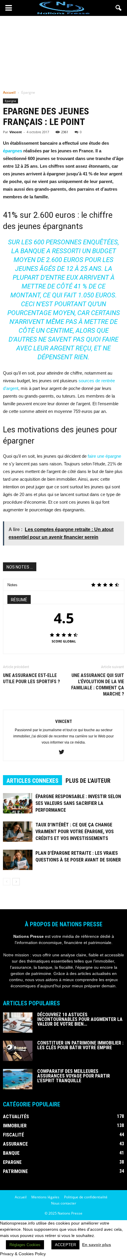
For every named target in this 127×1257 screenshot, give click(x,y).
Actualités (16, 1116)
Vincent (15, 132)
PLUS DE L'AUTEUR (88, 780)
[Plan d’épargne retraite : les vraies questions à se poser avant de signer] (17, 860)
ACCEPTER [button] (65, 1245)
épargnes (12, 150)
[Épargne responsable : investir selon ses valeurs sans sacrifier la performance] (17, 803)
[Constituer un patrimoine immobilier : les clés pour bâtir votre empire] (17, 1051)
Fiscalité (13, 1135)
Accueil (9, 92)
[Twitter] (64, 752)
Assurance (15, 1144)
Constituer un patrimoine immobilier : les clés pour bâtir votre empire (80, 1045)
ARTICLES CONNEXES (32, 780)
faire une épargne (104, 456)
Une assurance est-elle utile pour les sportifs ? (31, 678)
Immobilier (15, 1126)
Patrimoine (15, 1171)
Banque (11, 1153)
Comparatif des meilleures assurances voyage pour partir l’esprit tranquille (73, 1075)
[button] (118, 8)
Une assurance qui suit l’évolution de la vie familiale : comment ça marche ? (97, 685)
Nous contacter (63, 1203)
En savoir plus (96, 1244)
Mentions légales (45, 1197)
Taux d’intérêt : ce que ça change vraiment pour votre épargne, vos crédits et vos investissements (74, 831)
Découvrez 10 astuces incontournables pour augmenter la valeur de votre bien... (80, 1019)
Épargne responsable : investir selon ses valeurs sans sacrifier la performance (78, 803)
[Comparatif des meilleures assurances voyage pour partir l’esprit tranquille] (17, 1079)
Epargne (10, 101)
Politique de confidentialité (86, 1197)
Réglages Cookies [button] (24, 1245)
